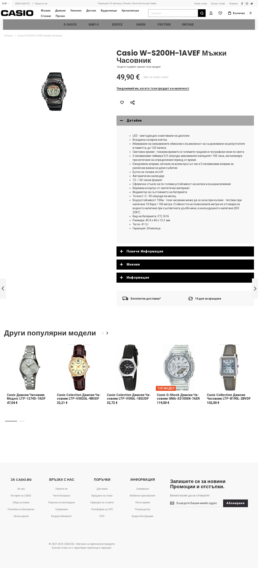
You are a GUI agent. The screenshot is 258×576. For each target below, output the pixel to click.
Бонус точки (218, 3)
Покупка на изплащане (61, 502)
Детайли (134, 120)
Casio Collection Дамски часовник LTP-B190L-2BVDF (229, 396)
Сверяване (61, 509)
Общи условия (20, 502)
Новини (233, 3)
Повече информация (145, 251)
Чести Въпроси (61, 495)
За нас (21, 488)
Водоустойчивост (61, 516)
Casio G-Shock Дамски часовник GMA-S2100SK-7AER (178, 396)
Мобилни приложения (142, 495)
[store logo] (17, 13)
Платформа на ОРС (102, 509)
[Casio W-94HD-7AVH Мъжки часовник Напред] (255, 288)
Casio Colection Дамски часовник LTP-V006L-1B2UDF (129, 396)
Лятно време (142, 502)
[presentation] (107, 333)
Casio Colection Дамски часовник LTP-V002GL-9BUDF (79, 396)
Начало (8, 35)
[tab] (185, 121)
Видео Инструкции (142, 516)
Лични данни (21, 516)
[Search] (202, 13)
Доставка (102, 488)
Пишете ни (41, 3)
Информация (138, 277)
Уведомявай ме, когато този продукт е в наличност (153, 88)
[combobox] (177, 13)
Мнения (133, 264)
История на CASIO (21, 495)
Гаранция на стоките (102, 502)
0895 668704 (22, 3)
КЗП (102, 516)
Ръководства (142, 509)
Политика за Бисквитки (21, 509)
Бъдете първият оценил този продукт (139, 66)
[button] (6, 3)
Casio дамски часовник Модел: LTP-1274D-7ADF (26, 396)
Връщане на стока (102, 495)
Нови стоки (200, 3)
